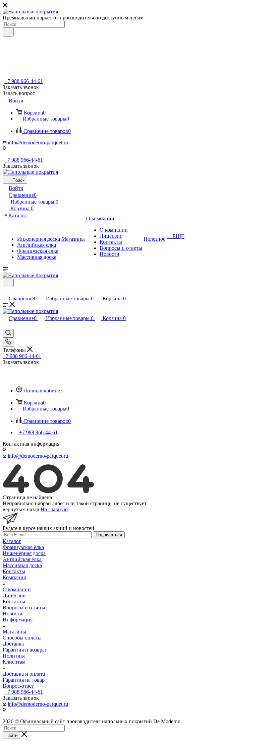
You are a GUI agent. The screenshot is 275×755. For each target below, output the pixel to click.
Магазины (14, 631)
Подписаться (109, 534)
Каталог (12, 541)
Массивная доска (22, 565)
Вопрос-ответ (18, 686)
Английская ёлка (22, 559)
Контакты (14, 571)
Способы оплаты (22, 637)
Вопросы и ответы (24, 607)
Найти (11, 735)
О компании (17, 589)
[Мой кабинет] (6, 291)
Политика (14, 656)
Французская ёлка (23, 547)
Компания (14, 577)
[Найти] (8, 32)
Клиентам (14, 662)
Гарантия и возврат (25, 650)
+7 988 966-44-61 (23, 81)
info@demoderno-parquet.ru (38, 142)
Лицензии (14, 595)
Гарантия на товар (24, 680)
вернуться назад (21, 509)
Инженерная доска (24, 553)
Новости (12, 613)
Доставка (13, 644)
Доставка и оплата (24, 674)
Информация (18, 619)
